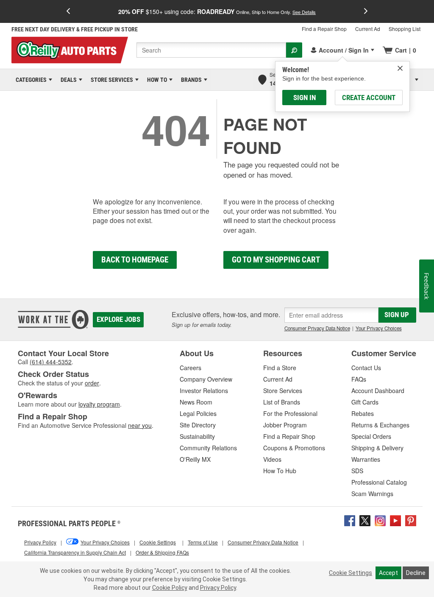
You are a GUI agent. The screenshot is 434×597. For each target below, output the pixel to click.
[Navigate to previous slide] (68, 11)
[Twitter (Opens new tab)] (364, 520)
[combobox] (211, 50)
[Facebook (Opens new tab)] (349, 520)
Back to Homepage (134, 260)
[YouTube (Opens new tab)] (395, 520)
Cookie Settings (350, 572)
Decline (416, 572)
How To (155, 79)
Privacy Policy (218, 587)
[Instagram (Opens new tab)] (380, 520)
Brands (190, 79)
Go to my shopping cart (276, 260)
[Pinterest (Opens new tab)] (410, 520)
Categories (30, 79)
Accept (388, 572)
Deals (67, 79)
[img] (400, 68)
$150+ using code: (217, 11)
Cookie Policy (169, 587)
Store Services (110, 79)
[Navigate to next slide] (365, 11)
